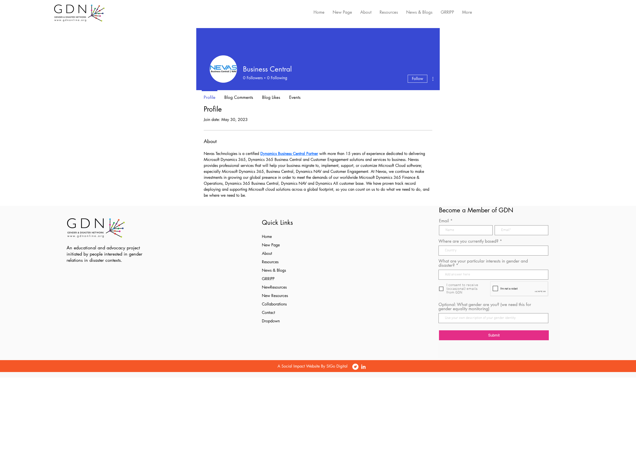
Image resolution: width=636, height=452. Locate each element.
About (267, 253)
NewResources (274, 287)
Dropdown (271, 321)
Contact (268, 312)
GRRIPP (268, 278)
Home (267, 236)
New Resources (275, 295)
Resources (270, 261)
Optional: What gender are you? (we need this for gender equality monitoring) (484, 306)
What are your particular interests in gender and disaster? (483, 263)
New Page (271, 245)
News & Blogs (274, 270)
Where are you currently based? (468, 241)
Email (444, 221)
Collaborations (274, 304)
